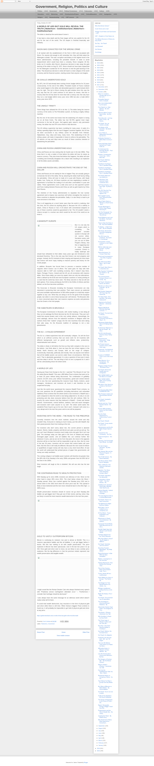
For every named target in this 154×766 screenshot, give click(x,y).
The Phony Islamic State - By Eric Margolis (105, 461)
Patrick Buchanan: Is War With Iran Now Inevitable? (105, 555)
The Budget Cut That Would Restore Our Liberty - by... (104, 584)
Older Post (86, 632)
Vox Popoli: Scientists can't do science (104, 544)
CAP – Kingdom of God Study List (104, 36)
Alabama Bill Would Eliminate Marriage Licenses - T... (104, 309)
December (101, 87)
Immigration (107, 14)
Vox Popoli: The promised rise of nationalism (105, 598)
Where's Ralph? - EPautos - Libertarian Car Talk (104, 666)
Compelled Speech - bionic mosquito (104, 100)
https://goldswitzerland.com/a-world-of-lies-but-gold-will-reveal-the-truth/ (57, 615)
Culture (101, 11)
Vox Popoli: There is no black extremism (104, 500)
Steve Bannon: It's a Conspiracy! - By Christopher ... (103, 362)
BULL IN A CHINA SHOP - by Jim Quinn (105, 104)
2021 (98, 75)
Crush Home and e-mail (101, 28)
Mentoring (54, 14)
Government (53, 11)
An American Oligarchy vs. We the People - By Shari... (105, 329)
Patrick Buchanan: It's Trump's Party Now (104, 253)
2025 (98, 65)
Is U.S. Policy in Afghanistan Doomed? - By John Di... (105, 134)
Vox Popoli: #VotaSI (103, 421)
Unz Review (98, 49)
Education (41, 14)
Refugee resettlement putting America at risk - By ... (105, 590)
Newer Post (40, 632)
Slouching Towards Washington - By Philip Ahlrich (105, 549)
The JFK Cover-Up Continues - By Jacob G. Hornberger (104, 238)
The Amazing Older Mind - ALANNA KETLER (105, 390)
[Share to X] (64, 621)
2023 (98, 70)
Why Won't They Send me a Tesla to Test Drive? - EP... (105, 386)
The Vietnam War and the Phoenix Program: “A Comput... (105, 453)
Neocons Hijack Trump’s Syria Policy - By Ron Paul (105, 114)
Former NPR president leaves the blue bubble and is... (105, 410)
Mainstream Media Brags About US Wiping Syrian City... (105, 324)
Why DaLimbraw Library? (102, 26)
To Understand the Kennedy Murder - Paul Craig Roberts (105, 150)
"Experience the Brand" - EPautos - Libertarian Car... (105, 304)
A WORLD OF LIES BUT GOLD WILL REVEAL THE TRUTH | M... (105, 486)
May (99, 735)
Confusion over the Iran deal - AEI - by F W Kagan (104, 639)
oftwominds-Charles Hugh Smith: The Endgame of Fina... (105, 608)
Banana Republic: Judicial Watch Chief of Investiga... (105, 492)
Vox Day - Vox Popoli (101, 43)
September (101, 726)
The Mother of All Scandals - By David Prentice (104, 129)
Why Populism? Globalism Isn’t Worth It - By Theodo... (105, 272)
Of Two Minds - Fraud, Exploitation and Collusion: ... (104, 514)
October (100, 91)
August (100, 728)
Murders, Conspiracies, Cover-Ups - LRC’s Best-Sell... (104, 156)
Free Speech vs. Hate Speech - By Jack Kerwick (104, 108)
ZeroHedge (98, 52)
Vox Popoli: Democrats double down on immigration (104, 371)
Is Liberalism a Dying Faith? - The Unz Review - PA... (104, 481)
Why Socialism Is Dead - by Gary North (105, 617)
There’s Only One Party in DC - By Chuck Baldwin (105, 223)
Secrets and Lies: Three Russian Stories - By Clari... (105, 405)
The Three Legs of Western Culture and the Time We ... (104, 622)
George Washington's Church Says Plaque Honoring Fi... (104, 208)
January (100, 745)
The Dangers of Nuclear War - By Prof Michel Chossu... (105, 660)
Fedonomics (88, 11)
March (100, 740)
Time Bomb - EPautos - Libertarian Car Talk (104, 613)
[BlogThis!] (63, 621)
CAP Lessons (70, 17)
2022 (98, 72)
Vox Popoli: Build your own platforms (104, 176)
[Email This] (61, 621)
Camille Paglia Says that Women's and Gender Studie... (105, 531)
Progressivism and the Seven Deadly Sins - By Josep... (105, 712)
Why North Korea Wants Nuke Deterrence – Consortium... (105, 721)
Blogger (86, 762)
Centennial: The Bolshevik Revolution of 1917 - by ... (105, 351)
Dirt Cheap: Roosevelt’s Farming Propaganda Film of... (104, 232)
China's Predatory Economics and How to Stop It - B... (105, 318)
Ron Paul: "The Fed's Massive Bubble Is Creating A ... (104, 627)
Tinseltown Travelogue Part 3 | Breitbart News (105, 164)
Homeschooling (54, 17)
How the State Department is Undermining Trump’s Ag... (105, 416)
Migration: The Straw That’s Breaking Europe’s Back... (104, 471)
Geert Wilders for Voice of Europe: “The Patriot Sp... (105, 579)
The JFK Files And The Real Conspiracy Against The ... (104, 192)
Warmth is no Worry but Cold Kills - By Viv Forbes (104, 287)
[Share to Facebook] (66, 621)
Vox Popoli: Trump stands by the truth (105, 424)
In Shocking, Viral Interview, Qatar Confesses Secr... (103, 181)
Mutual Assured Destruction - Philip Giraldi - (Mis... (104, 340)
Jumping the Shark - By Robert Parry (104, 716)
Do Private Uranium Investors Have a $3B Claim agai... (105, 345)
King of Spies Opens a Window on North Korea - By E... (105, 202)
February (101, 743)
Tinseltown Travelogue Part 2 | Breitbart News (105, 168)
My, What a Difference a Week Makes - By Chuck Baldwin (105, 688)
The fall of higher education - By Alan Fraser (104, 447)
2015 (98, 750)
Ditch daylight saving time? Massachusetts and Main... (104, 197)
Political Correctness (70, 11)
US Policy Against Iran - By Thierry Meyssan (104, 535)
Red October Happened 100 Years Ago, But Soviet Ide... (105, 293)
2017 (98, 85)
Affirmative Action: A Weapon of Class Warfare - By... (103, 650)
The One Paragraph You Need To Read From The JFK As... (105, 213)
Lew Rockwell (99, 46)
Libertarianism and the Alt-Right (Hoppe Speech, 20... (105, 429)
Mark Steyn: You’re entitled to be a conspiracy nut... (103, 509)
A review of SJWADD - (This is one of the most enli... (105, 356)
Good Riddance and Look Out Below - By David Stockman (105, 219)
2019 (98, 80)
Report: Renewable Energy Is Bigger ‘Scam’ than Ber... (105, 706)
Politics (40, 11)
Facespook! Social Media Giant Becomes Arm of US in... (105, 525)
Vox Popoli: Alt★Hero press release (104, 160)
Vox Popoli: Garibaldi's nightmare (104, 400)
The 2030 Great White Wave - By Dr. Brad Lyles (104, 263)
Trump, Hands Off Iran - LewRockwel (105, 574)
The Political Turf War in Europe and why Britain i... (105, 682)
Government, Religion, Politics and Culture (71, 7)
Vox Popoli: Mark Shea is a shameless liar (105, 267)
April (99, 738)
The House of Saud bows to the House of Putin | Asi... (105, 701)
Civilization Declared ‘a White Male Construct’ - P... (105, 139)
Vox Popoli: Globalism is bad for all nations (105, 282)
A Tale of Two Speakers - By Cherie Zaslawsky (105, 696)
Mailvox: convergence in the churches (105, 559)
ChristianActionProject (72, 14)
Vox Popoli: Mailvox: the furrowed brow (104, 631)
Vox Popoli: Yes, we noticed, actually (103, 124)
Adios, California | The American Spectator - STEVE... (104, 466)
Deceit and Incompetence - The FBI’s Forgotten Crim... (105, 258)
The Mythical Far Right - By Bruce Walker (105, 504)
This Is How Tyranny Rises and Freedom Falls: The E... (104, 569)
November (101, 89)
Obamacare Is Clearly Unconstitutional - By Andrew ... (104, 520)
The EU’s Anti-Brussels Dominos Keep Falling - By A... (105, 334)
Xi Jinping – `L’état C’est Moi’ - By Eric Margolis (105, 227)
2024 (98, 67)
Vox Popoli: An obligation (105, 635)
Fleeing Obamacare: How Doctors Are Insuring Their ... (105, 564)
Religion (40, 17)
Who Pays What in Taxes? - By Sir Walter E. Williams (105, 540)
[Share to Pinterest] (68, 621)
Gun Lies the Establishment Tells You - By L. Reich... (105, 671)
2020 (98, 77)
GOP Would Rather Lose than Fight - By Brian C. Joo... (105, 186)
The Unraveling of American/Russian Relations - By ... (104, 603)
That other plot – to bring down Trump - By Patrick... (105, 119)
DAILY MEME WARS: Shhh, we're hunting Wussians (104, 380)
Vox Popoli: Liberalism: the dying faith (104, 476)
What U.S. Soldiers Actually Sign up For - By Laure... (105, 95)
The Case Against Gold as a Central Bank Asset (105, 496)
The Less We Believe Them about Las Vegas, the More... (105, 644)
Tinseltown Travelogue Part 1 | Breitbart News (105, 172)
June (100, 733)
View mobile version (63, 635)
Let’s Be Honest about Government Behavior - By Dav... (105, 655)
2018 (98, 82)
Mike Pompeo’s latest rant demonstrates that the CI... (105, 395)
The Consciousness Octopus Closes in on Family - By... (104, 278)
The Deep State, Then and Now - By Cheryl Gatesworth (104, 298)
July (99, 730)
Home (64, 632)
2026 (98, 63)
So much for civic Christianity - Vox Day (104, 433)
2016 (98, 748)
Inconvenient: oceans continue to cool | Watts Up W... (105, 243)
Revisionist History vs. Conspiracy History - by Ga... (105, 677)
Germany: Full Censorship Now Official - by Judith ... (105, 442)
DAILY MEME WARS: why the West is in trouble (105, 375)
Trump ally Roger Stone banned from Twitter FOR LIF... (104, 145)
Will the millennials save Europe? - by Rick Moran (104, 248)
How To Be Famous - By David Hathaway (105, 457)
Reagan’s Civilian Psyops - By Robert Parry (105, 366)
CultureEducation (91, 14)
